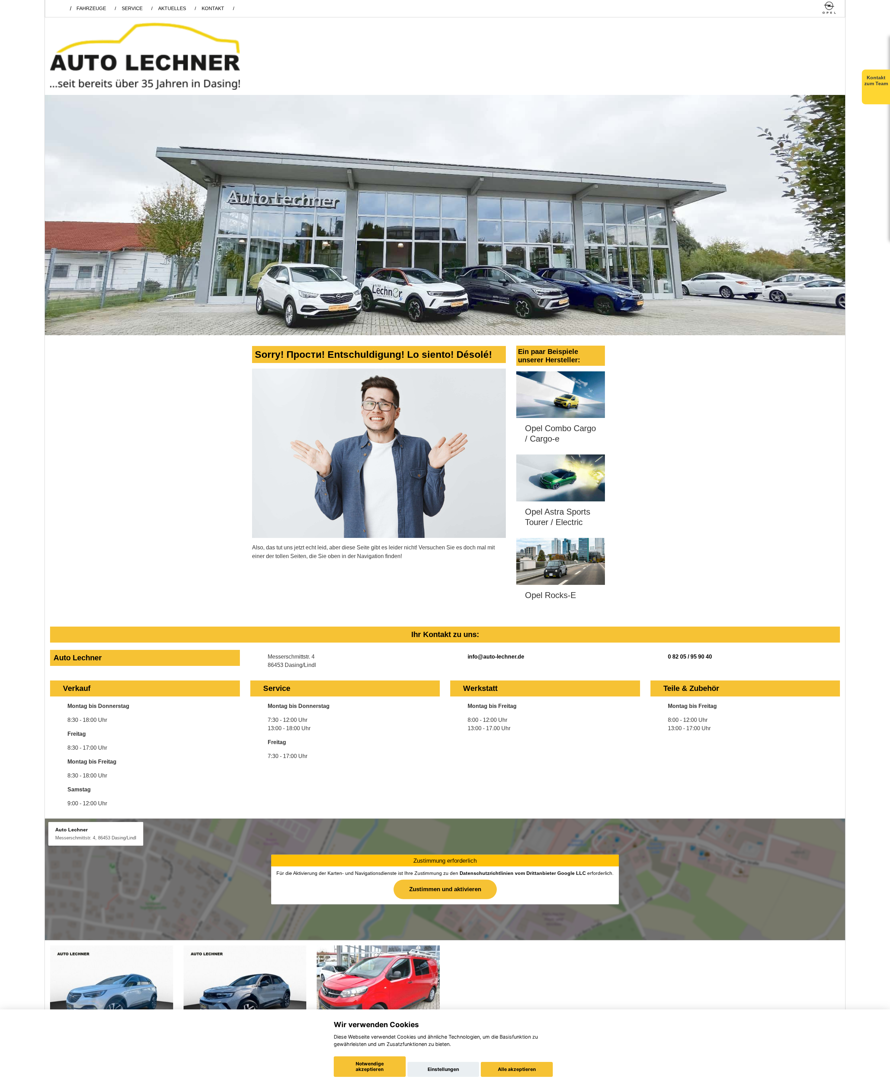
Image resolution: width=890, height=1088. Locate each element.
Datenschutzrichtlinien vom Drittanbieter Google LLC (523, 873)
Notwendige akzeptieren (370, 1066)
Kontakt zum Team (876, 80)
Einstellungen (443, 1069)
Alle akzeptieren (517, 1069)
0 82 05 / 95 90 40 (690, 657)
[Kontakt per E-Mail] (812, 8)
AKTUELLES (172, 8)
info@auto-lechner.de (496, 657)
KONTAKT (213, 8)
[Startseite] (829, 8)
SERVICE (132, 8)
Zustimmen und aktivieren (445, 889)
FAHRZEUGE (91, 8)
